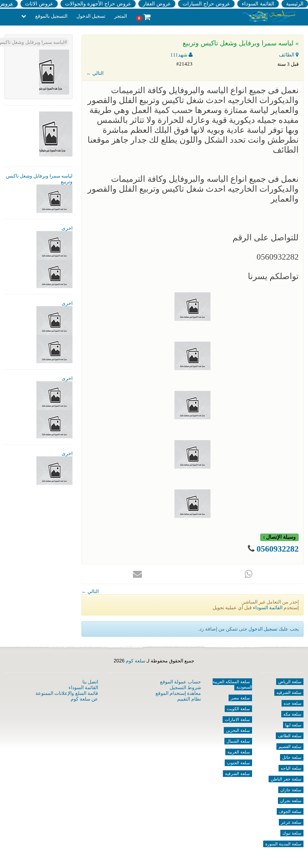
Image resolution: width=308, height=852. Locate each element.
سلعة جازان (290, 789)
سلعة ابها (293, 725)
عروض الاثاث (39, 4)
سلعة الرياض (289, 681)
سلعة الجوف (290, 811)
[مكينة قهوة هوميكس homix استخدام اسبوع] (54, 423)
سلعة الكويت (238, 708)
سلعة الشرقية (237, 773)
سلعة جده (292, 703)
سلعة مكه (292, 714)
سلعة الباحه (291, 768)
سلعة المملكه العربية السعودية (232, 684)
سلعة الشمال (238, 741)
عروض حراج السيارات (206, 4)
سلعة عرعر (291, 822)
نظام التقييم (189, 698)
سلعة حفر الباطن (286, 779)
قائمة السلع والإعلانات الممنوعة (66, 693)
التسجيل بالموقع (51, 16)
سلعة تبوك (291, 833)
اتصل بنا (90, 681)
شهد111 (179, 55)
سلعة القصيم (290, 746)
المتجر (120, 16)
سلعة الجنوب (238, 762)
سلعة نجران (290, 800)
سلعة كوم (135, 660)
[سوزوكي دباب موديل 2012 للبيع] (54, 395)
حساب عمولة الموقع (180, 681)
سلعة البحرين (238, 730)
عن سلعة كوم (84, 698)
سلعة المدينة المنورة (283, 843)
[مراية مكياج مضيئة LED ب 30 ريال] (54, 273)
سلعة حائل (291, 757)
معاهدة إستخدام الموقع (178, 693)
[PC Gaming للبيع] (54, 470)
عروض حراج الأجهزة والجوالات (98, 4)
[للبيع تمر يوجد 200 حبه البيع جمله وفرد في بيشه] (54, 245)
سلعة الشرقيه (288, 692)
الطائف (287, 55)
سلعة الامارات (237, 719)
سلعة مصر (240, 697)
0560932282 (278, 548)
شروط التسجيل (185, 687)
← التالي (94, 73)
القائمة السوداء (258, 4)
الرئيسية (294, 4)
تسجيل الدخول (90, 16)
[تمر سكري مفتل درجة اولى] (54, 320)
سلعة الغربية (238, 752)
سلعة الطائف (289, 735)
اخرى (67, 228)
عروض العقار (157, 4)
